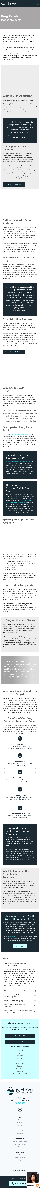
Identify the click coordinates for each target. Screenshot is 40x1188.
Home (20, 1119)
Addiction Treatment (20, 1141)
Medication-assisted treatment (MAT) (18, 461)
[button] (37, 3)
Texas (20, 1154)
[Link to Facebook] (20, 1110)
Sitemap (20, 1133)
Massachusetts (20, 1157)
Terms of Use (20, 1128)
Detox (20, 1147)
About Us (20, 1122)
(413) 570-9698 (20, 1103)
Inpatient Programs (20, 1144)
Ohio (20, 1160)
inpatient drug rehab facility (20, 434)
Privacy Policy (20, 1131)
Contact (20, 1125)
